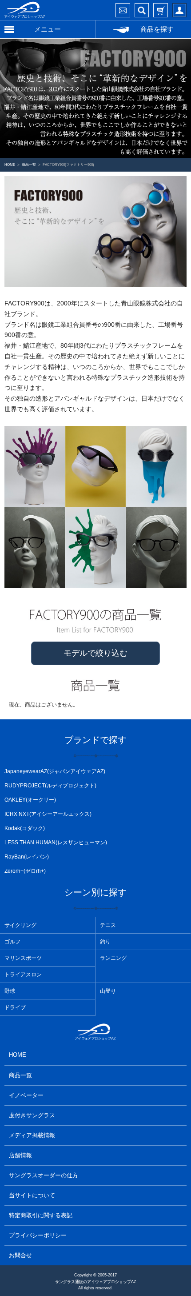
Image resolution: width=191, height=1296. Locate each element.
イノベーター (26, 1095)
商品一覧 (20, 1075)
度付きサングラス (32, 1115)
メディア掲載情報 (32, 1135)
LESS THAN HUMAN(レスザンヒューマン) (55, 842)
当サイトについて (32, 1195)
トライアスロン (23, 974)
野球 (9, 991)
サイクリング (20, 925)
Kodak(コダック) (24, 828)
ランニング (113, 958)
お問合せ (20, 1255)
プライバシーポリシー (38, 1235)
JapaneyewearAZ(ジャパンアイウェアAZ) (54, 771)
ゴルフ (12, 942)
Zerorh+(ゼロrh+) (25, 871)
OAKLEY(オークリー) (30, 800)
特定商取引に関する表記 (40, 1215)
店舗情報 (20, 1155)
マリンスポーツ (23, 958)
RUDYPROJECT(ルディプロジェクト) (50, 785)
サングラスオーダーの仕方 (43, 1175)
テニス (108, 925)
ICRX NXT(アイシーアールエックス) (48, 814)
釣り (105, 942)
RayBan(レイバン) (26, 857)
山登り (108, 991)
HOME (17, 1054)
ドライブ (15, 1007)
